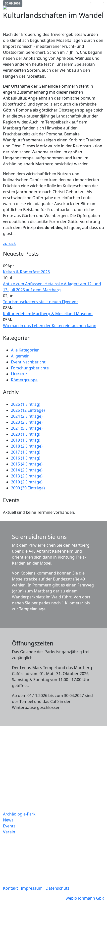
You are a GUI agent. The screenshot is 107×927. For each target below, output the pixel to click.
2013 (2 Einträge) (27, 476)
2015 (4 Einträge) (27, 464)
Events (9, 826)
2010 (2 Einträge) (27, 482)
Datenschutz (57, 888)
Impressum (32, 888)
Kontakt (10, 888)
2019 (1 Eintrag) (25, 440)
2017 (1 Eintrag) (25, 452)
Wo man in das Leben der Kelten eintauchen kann (49, 325)
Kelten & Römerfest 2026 (26, 272)
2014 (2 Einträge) (27, 470)
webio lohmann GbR (85, 898)
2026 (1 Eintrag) (25, 404)
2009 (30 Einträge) (28, 488)
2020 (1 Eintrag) (25, 434)
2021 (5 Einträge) (27, 428)
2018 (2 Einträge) (27, 446)
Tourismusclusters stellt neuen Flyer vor (40, 301)
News (8, 820)
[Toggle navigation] (97, 7)
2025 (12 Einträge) (28, 410)
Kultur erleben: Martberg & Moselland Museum (48, 313)
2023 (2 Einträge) (27, 422)
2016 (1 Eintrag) (25, 458)
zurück (9, 243)
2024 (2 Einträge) (27, 416)
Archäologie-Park (19, 814)
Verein (9, 832)
